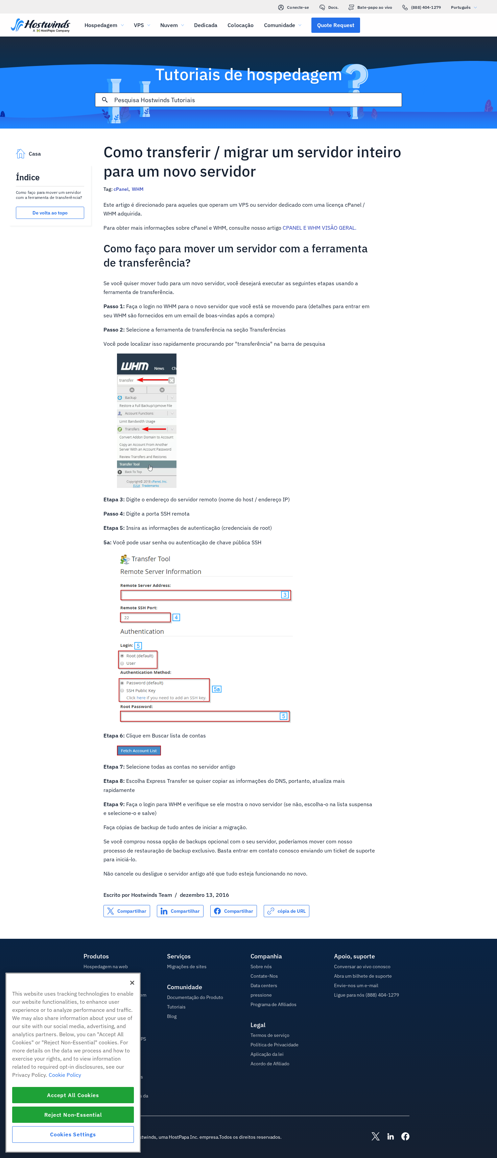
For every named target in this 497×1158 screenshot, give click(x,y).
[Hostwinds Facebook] (402, 1137)
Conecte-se (298, 7)
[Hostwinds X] (372, 1137)
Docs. (333, 7)
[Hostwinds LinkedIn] (387, 1137)
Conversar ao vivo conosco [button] (362, 966)
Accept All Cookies (73, 1095)
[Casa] (40, 26)
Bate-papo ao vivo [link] (374, 7)
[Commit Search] (104, 100)
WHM (137, 189)
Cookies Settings (73, 1134)
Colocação (241, 25)
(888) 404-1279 (426, 7)
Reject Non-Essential (73, 1114)
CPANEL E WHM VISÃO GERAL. (319, 227)
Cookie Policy (65, 1074)
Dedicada (205, 25)
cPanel (121, 189)
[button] (335, 25)
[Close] (132, 982)
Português (461, 7)
